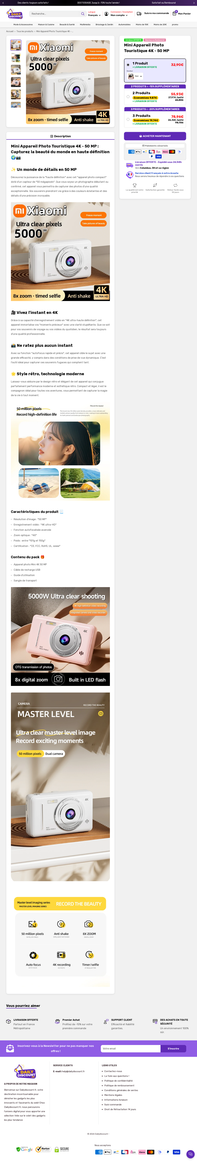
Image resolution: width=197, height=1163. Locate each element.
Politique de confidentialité (118, 1080)
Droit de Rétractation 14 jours (120, 1109)
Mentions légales (113, 1095)
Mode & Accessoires (23, 24)
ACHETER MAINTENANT (157, 136)
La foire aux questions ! (116, 1076)
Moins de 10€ (142, 24)
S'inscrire (173, 1048)
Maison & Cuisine (46, 24)
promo (175, 24)
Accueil (9, 31)
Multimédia (85, 24)
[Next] (194, 3)
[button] (155, 71)
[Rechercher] (83, 14)
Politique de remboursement (119, 1085)
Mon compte (118, 15)
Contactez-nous (113, 1071)
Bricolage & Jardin (104, 24)
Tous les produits (24, 31)
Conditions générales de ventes (121, 1090)
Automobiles (125, 24)
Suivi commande (113, 1104)
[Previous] (3, 3)
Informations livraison (116, 1099)
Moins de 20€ (160, 24)
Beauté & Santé (67, 24)
